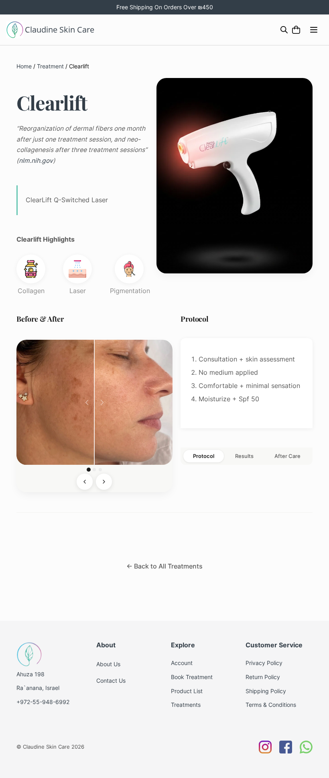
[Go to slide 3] (100, 469)
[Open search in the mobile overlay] (284, 29)
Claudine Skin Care (59, 29)
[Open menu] (314, 30)
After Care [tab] (287, 456)
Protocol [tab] (203, 456)
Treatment (50, 66)
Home (24, 66)
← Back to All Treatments (164, 566)
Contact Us (111, 680)
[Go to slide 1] (89, 470)
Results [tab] (244, 456)
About (104, 664)
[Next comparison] (104, 482)
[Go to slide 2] (94, 469)
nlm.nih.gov (36, 160)
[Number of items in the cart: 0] (296, 30)
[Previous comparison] (85, 482)
